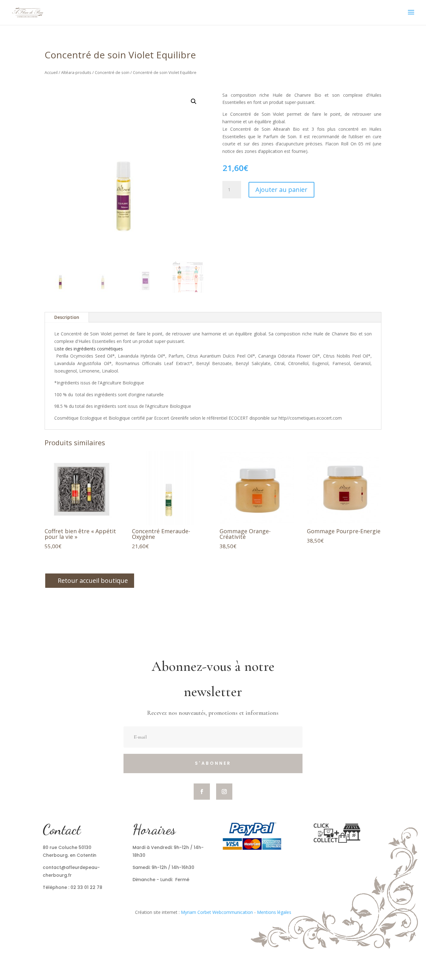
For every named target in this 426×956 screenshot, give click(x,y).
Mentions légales (274, 912)
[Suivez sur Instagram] (224, 791)
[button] (193, 101)
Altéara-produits (76, 72)
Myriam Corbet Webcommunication (216, 912)
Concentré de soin (112, 72)
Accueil (51, 72)
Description (66, 317)
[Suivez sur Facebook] (202, 791)
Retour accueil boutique (93, 580)
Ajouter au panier (281, 189)
